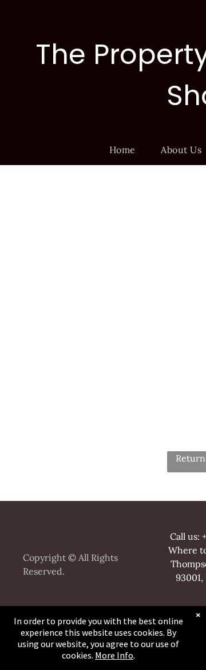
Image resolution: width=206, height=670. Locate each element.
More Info (114, 655)
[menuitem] (127, 149)
